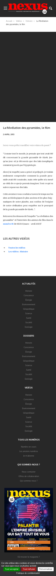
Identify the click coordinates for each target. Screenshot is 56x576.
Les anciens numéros (28, 451)
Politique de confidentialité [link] (28, 573)
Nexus (28, 8)
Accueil (9, 21)
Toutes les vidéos (16, 248)
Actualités (28, 283)
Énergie (28, 300)
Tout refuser (29, 569)
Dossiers (28, 335)
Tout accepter (11, 569)
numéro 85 (8, 224)
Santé (28, 318)
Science (28, 313)
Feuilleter (31, 542)
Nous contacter (28, 472)
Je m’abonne (28, 456)
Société (28, 322)
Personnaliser (45, 569)
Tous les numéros (29, 439)
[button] (5, 8)
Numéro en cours (28, 447)
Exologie (28, 327)
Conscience (29, 295)
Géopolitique (28, 309)
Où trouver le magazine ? (29, 557)
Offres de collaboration (28, 476)
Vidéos (19, 21)
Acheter (31, 548)
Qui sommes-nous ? (28, 464)
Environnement (28, 304)
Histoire (29, 21)
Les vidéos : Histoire (18, 251)
